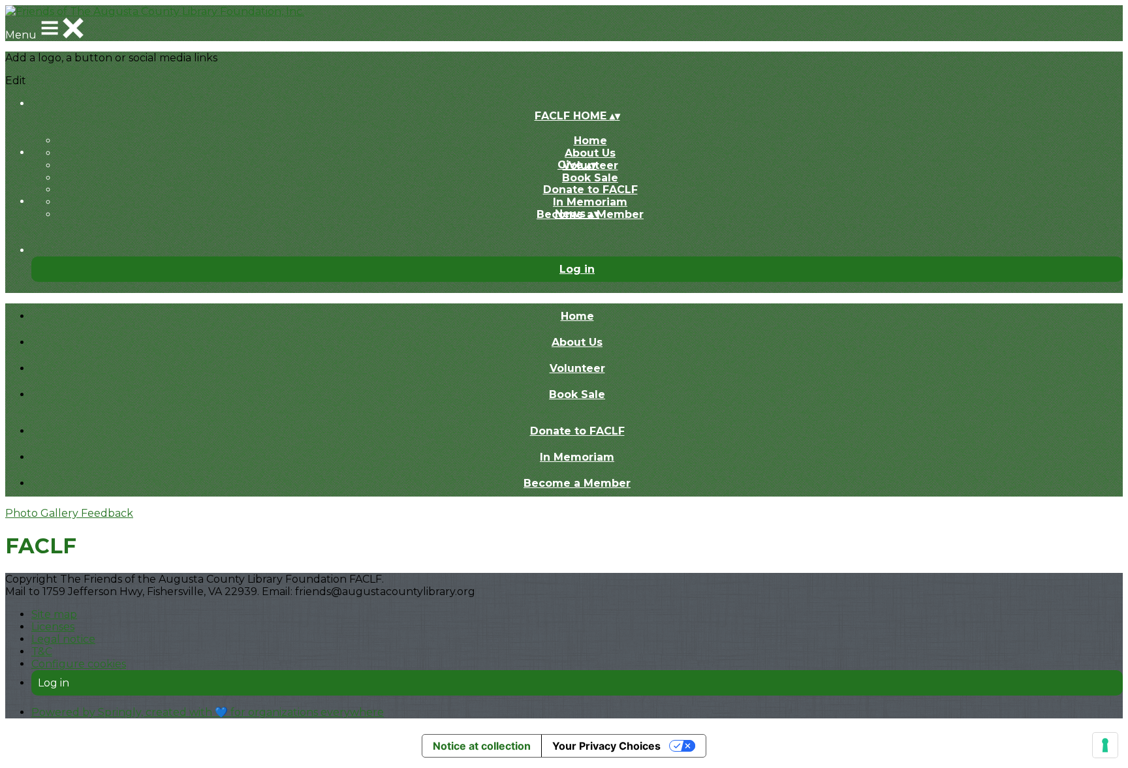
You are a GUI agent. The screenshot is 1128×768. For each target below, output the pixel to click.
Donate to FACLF (590, 189)
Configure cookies (78, 664)
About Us (590, 153)
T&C (41, 651)
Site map (54, 614)
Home (590, 140)
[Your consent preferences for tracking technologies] (1105, 745)
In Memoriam (590, 202)
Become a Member (577, 483)
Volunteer (577, 368)
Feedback (107, 513)
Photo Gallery (43, 513)
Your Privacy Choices (606, 745)
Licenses (52, 627)
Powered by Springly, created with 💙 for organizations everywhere (207, 712)
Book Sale (590, 178)
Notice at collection (482, 745)
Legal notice (63, 639)
